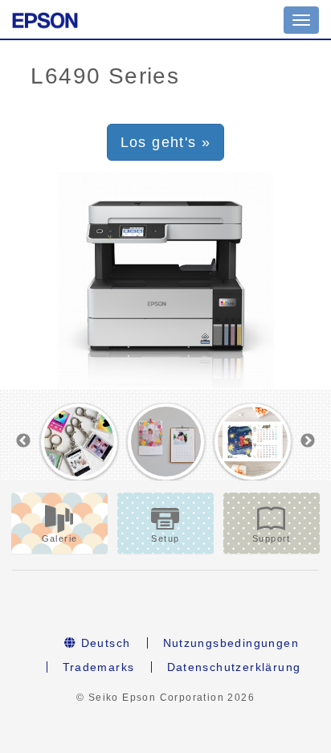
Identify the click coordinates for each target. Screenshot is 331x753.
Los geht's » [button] (166, 142)
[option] (78, 442)
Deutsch (103, 642)
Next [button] (308, 441)
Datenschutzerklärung (234, 667)
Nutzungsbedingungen (231, 642)
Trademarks (99, 667)
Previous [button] (23, 441)
